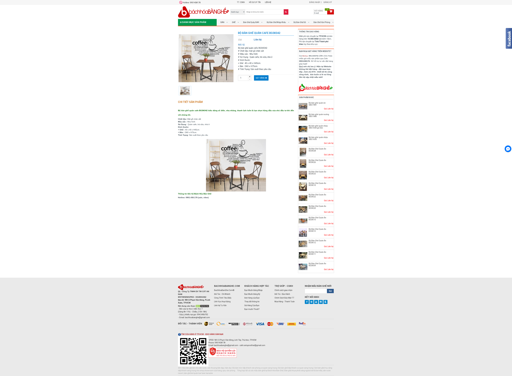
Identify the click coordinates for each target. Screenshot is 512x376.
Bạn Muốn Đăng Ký (252, 294)
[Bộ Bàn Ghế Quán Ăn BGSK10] (303, 186)
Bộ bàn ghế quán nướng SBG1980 (319, 115)
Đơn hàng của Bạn (252, 298)
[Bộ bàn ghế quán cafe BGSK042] (206, 58)
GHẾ (233, 22)
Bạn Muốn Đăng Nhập (253, 290)
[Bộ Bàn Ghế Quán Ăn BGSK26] (303, 163)
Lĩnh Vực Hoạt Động (222, 301)
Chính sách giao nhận (283, 290)
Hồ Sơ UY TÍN (255, 2)
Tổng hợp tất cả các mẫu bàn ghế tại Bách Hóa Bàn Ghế (260, 370)
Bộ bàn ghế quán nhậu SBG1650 (318, 138)
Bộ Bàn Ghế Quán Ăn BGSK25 (317, 173)
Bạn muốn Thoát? (251, 309)
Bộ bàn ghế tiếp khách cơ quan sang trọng (295, 368)
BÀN (222, 22)
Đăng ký (328, 2)
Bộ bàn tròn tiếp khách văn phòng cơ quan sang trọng (255, 368)
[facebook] (307, 302)
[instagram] (321, 302)
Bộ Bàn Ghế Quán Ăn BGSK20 (317, 207)
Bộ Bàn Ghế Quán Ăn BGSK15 (317, 219)
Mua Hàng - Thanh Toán (285, 301)
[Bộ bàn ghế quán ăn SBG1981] (303, 106)
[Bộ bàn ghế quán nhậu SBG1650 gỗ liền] (303, 129)
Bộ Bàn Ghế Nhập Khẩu (276, 22)
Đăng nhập (314, 2)
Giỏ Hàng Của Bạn (251, 305)
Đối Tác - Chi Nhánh (222, 294)
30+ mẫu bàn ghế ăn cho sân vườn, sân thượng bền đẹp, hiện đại (204, 368)
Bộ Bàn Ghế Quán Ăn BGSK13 (317, 230)
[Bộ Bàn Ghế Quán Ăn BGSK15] (303, 221)
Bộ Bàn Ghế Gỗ (300, 22)
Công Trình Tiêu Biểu (222, 298)
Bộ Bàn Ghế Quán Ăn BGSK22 (317, 196)
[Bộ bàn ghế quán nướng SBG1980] (303, 117)
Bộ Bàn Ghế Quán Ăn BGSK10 (317, 184)
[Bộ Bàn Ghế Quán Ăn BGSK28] (303, 152)
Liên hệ (268, 2)
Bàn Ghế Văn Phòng (322, 22)
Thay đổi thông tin (251, 301)
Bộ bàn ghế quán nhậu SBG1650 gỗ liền (318, 127)
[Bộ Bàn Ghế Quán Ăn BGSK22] (303, 198)
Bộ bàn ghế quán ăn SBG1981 (317, 104)
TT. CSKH (241, 2)
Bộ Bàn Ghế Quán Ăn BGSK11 (317, 253)
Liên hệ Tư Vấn (220, 305)
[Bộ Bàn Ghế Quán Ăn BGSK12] (303, 244)
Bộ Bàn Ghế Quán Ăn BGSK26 (317, 161)
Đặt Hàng (260, 78)
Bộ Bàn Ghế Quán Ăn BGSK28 (317, 150)
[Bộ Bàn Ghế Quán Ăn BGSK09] (303, 267)
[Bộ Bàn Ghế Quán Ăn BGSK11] (303, 255)
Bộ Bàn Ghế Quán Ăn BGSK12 (317, 242)
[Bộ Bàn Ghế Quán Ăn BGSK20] (303, 209)
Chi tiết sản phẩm (190, 102)
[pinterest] (311, 302)
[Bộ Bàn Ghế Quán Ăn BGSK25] (303, 175)
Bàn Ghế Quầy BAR (251, 22)
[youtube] (316, 302)
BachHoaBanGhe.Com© (224, 290)
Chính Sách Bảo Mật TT (284, 298)
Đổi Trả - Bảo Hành (282, 294)
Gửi (330, 291)
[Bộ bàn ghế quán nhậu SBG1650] (303, 140)
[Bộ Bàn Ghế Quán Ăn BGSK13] (303, 232)
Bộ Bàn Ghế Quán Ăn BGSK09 (317, 264)
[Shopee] (325, 302)
